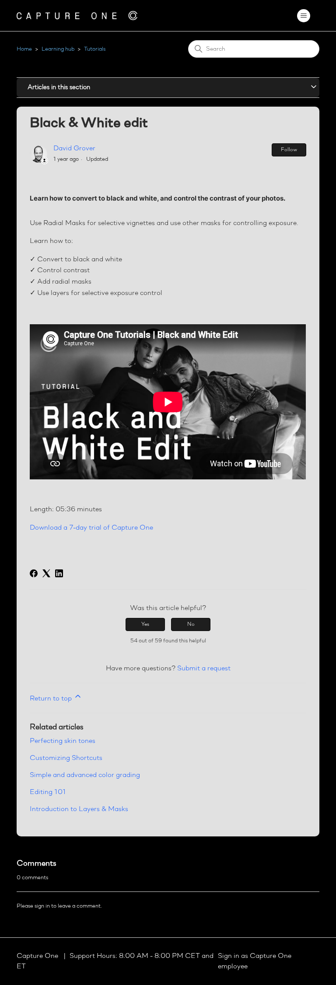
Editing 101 (48, 792)
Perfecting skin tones (62, 741)
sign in (42, 906)
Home (24, 49)
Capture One (38, 956)
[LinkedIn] (59, 573)
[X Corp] (46, 573)
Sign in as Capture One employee (254, 961)
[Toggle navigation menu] (303, 16)
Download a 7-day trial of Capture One (91, 527)
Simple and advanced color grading (85, 775)
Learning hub (58, 49)
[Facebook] (34, 573)
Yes (145, 624)
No (191, 624)
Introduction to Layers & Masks (79, 809)
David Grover (74, 148)
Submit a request (204, 668)
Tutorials (94, 49)
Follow (289, 150)
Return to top (52, 698)
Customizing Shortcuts (66, 758)
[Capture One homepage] (77, 15)
